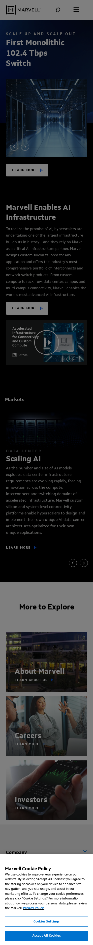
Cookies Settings (46, 921)
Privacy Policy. (33, 908)
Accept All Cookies (46, 935)
